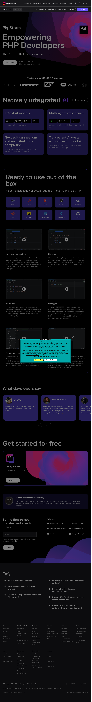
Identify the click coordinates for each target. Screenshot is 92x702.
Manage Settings (50, 360)
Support (63, 3)
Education (46, 3)
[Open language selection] (86, 3)
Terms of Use (55, 353)
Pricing (70, 3)
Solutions (55, 3)
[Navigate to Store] (83, 3)
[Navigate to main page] (9, 3)
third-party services (32, 355)
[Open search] (75, 3)
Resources (62, 9)
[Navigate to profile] (79, 3)
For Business (37, 3)
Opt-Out (58, 356)
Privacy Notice (41, 353)
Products (27, 3)
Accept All (38, 360)
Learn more (49, 348)
